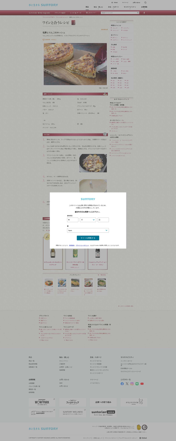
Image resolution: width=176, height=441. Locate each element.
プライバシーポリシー (82, 245)
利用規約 (71, 245)
